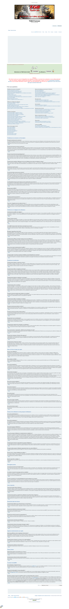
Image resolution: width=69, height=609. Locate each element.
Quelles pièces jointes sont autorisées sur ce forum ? (43, 121)
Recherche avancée (59, 26)
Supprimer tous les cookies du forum (44, 595)
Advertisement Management (36, 601)
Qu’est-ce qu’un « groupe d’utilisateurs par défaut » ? (43, 95)
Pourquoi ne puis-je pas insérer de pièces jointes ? (14, 119)
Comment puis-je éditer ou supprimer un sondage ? (15, 117)
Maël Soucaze (38, 599)
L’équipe (36, 595)
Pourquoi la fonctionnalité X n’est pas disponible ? (42, 126)
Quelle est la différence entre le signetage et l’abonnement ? (44, 116)
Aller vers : (39, 585)
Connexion (48, 71)
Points (9, 595)
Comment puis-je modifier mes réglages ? (13, 102)
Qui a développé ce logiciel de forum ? (40, 125)
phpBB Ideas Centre (14, 572)
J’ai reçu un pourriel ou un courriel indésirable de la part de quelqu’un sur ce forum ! (47, 101)
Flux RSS (21, 597)
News (9, 597)
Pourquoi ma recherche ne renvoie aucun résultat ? (42, 110)
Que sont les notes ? (10, 132)
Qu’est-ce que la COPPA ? (11, 97)
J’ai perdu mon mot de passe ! (11, 94)
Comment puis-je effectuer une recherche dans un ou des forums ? (45, 109)
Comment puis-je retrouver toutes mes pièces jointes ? (43, 122)
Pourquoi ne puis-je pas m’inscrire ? (12, 98)
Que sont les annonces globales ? (12, 130)
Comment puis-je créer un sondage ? (12, 115)
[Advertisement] (34, 49)
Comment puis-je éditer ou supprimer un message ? (15, 113)
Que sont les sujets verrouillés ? (12, 133)
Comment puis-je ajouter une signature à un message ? (15, 114)
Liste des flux (26, 597)
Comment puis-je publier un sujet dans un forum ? (14, 112)
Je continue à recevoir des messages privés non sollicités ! (43, 100)
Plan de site (12, 597)
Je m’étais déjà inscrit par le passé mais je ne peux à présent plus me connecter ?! (19, 96)
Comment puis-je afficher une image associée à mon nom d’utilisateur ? (18, 106)
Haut (9, 144)
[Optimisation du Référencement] (34, 600)
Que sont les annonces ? (11, 131)
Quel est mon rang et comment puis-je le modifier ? (15, 107)
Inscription (35, 71)
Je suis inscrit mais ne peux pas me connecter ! (14, 95)
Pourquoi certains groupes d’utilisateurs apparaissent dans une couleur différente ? (47, 94)
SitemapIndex (17, 597)
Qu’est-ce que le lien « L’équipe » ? (40, 96)
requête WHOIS (35, 577)
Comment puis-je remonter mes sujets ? (13, 123)
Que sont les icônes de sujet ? (11, 134)
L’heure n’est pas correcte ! (11, 103)
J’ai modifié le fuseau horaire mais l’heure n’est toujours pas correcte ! (17, 104)
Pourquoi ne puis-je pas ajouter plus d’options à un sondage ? (16, 116)
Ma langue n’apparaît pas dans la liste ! (13, 105)
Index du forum (16, 595)
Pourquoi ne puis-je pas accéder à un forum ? (14, 118)
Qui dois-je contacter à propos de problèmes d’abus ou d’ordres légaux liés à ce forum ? (48, 127)
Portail (9, 30)
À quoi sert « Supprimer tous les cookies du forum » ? (15, 99)
